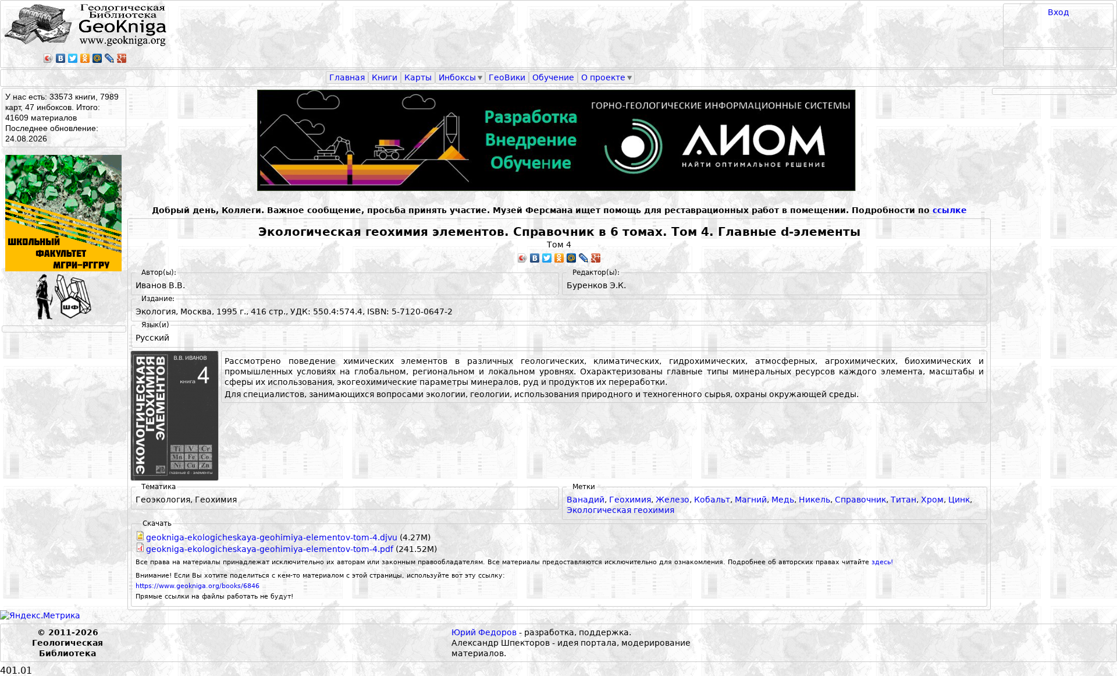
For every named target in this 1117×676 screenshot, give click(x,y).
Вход (1058, 12)
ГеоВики (507, 77)
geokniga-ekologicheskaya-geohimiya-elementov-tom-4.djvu (271, 537)
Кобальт (712, 499)
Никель (814, 499)
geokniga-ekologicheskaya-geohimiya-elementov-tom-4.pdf (269, 549)
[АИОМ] (559, 140)
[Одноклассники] (85, 58)
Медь (782, 499)
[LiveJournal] (110, 58)
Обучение (553, 77)
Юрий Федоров (484, 632)
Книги (384, 77)
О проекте (603, 77)
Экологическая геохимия (620, 510)
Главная (347, 77)
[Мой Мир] (97, 58)
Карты (418, 77)
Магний (751, 499)
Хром (932, 499)
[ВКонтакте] (61, 58)
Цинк (959, 499)
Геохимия (630, 499)
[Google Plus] (122, 58)
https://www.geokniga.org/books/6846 (197, 586)
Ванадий (585, 499)
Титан (903, 499)
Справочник (860, 499)
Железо (672, 499)
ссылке (950, 210)
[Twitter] (73, 58)
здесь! (882, 562)
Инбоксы (457, 77)
